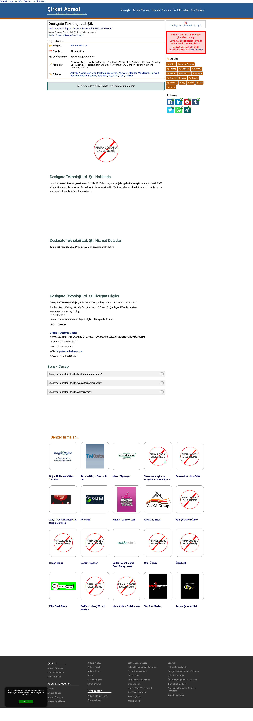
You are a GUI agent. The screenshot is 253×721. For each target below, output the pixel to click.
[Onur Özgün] (158, 543)
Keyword (123, 73)
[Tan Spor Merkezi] (158, 586)
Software (102, 75)
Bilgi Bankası (197, 10)
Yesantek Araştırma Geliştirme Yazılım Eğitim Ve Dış (157, 479)
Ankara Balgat (54, 693)
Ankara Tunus (94, 671)
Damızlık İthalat (95, 700)
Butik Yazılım (39, 1)
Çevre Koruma (94, 684)
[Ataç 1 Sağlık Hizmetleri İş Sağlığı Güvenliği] (63, 499)
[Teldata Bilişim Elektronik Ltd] (95, 456)
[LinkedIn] (178, 104)
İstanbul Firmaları (162, 10)
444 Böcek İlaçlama (137, 692)
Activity (74, 73)
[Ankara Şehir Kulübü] (190, 586)
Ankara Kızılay (94, 663)
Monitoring (143, 73)
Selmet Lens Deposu (137, 663)
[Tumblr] (195, 104)
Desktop (101, 73)
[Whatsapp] (178, 112)
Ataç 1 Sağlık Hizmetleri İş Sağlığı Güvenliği (62, 521)
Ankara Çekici (134, 696)
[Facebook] (170, 104)
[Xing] (187, 112)
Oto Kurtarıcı (133, 675)
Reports (92, 75)
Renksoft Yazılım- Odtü (188, 476)
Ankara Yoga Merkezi (124, 519)
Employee (112, 73)
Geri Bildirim (197, 49)
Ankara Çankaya (87, 73)
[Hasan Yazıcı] (63, 543)
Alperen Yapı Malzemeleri (140, 688)
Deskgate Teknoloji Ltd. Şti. (74, 35)
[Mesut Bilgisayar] (126, 456)
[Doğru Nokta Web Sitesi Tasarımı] (63, 456)
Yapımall (172, 663)
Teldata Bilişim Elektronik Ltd (94, 478)
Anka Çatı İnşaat (152, 519)
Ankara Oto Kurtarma (97, 696)
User (121, 75)
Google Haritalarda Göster (63, 333)
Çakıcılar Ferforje (176, 675)
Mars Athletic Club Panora (126, 606)
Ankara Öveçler (95, 667)
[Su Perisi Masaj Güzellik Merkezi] (95, 586)
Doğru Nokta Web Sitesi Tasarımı (61, 478)
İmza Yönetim (134, 684)
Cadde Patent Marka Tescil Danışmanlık (123, 565)
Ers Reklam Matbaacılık (139, 679)
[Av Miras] (95, 499)
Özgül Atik (181, 563)
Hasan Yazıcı (56, 563)
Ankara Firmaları (141, 10)
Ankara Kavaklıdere (56, 701)
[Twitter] (170, 112)
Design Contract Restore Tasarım (183, 671)
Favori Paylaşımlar (8, 1)
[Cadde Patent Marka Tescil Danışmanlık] (126, 543)
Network (155, 73)
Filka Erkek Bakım (58, 606)
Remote (74, 75)
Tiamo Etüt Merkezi (177, 684)
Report (83, 75)
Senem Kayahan (89, 563)
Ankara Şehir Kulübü (186, 606)
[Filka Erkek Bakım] (63, 586)
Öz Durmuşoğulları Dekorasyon (182, 679)
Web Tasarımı (25, 1)
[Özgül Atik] (190, 543)
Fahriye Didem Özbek (187, 519)
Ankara (50, 688)
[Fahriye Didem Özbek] (190, 499)
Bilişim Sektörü (95, 679)
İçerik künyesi (57, 41)
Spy (110, 75)
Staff (115, 75)
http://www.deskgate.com (69, 351)
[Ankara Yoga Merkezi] (126, 499)
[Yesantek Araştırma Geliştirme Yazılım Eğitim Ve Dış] (158, 456)
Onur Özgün (150, 563)
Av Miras (85, 519)
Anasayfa (125, 10)
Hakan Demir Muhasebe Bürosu (143, 667)
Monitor (133, 73)
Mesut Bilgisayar (121, 476)
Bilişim (91, 675)
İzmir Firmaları (180, 10)
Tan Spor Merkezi (153, 606)
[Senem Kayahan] (95, 543)
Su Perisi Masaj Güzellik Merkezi (93, 608)
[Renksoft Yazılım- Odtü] (190, 456)
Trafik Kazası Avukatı (137, 671)
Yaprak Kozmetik (176, 695)
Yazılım (129, 75)
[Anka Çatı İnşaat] (158, 499)
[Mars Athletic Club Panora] (126, 586)
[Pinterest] (187, 104)
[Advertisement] (106, 111)
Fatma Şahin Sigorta (177, 667)
